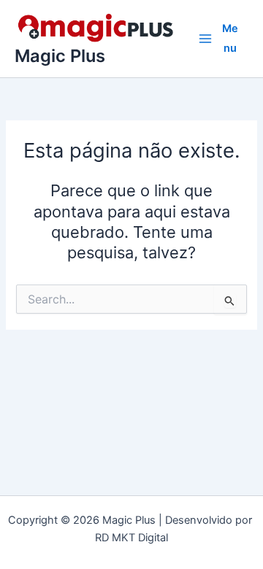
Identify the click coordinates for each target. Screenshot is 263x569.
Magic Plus (60, 55)
